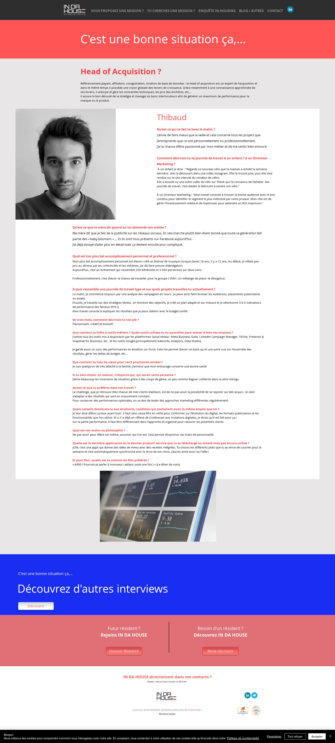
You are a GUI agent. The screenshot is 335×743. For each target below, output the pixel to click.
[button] (167, 677)
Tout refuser (295, 736)
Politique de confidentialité (243, 738)
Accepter (317, 736)
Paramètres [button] (274, 736)
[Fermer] (330, 736)
